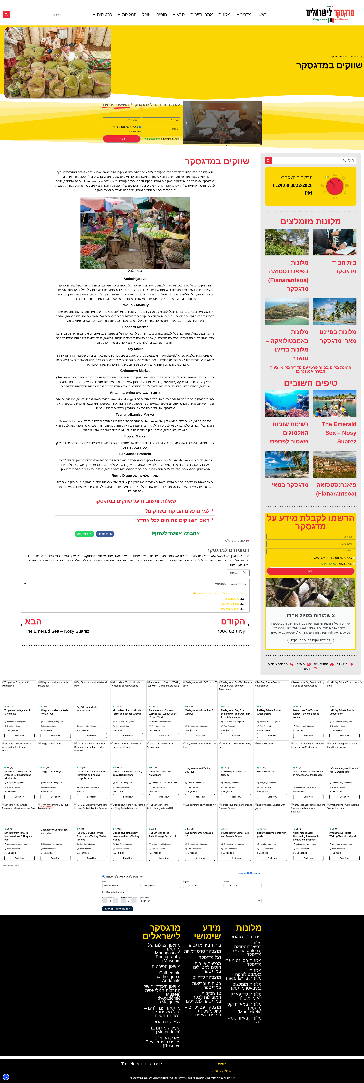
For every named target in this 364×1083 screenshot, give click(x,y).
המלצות (129, 14)
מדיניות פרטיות (221, 1070)
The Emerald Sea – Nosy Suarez (339, 433)
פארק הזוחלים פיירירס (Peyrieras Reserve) (163, 1041)
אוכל (146, 14)
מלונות (224, 14)
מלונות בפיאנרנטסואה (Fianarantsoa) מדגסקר (247, 948)
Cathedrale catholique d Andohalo (169, 976)
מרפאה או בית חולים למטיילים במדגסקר (207, 967)
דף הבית (359, 57)
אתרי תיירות (201, 14)
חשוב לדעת (350, 57)
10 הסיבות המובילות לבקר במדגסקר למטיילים (203, 997)
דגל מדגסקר (210, 957)
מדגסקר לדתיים (206, 977)
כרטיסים (104, 14)
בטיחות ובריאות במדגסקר (206, 985)
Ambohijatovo (231, 598)
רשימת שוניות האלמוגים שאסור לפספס (289, 433)
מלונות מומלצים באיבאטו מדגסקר (246, 986)
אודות (222, 1064)
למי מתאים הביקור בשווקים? (177, 511)
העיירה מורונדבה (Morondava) (165, 1030)
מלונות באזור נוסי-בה (245, 1020)
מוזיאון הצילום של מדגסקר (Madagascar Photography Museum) (164, 953)
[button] (258, 122)
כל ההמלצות (238, 573)
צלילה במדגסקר (166, 1021)
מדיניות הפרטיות (152, 139)
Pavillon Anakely (230, 603)
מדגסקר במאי (290, 485)
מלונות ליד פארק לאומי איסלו (246, 996)
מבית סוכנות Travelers (142, 1063)
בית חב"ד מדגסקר (245, 936)
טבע (181, 14)
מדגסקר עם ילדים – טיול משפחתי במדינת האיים (203, 1011)
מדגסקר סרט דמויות (202, 951)
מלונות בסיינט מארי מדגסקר (243, 962)
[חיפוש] (6, 14)
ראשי (262, 14)
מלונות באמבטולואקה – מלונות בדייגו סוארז (244, 974)
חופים (161, 14)
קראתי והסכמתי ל (161, 139)
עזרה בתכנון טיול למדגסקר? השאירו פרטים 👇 (218, 593)
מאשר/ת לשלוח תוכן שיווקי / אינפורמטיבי (333, 558)
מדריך (246, 14)
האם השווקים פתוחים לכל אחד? (173, 520)
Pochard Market (230, 609)
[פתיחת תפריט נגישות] (6, 1077)
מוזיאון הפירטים (166, 966)
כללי (227, 540)
